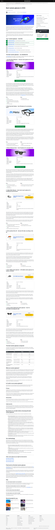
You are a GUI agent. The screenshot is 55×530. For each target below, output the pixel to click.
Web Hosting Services (19, 523)
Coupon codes (30, 523)
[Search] (53, 1)
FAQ (36, 27)
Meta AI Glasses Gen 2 (11, 44)
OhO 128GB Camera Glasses (18, 276)
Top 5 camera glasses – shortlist (40, 17)
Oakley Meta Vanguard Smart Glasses (18, 197)
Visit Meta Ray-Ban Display (20, 126)
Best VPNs (18, 519)
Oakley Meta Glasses (11, 46)
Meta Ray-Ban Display (11, 42)
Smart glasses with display (10, 458)
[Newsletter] (48, 526)
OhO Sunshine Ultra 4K (11, 48)
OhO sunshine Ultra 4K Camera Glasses (18, 237)
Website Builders (19, 522)
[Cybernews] (27, 1)
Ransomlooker (30, 522)
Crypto (7, 522)
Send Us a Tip (41, 518)
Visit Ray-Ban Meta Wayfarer (20, 80)
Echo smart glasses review (10, 461)
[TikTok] (45, 526)
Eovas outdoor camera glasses (17, 314)
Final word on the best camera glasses (40, 26)
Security (7, 519)
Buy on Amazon (30, 197)
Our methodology (38, 25)
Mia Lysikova (24, 12)
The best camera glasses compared (40, 19)
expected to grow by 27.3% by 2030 (20, 473)
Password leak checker (31, 519)
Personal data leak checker (31, 518)
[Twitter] (39, 526)
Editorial (7, 518)
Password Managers (19, 518)
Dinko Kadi (9, 12)
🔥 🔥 (46, 34)
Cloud (6, 523)
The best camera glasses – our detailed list (41, 18)
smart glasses (9, 56)
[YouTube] (42, 526)
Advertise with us (42, 519)
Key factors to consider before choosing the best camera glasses (42, 23)
